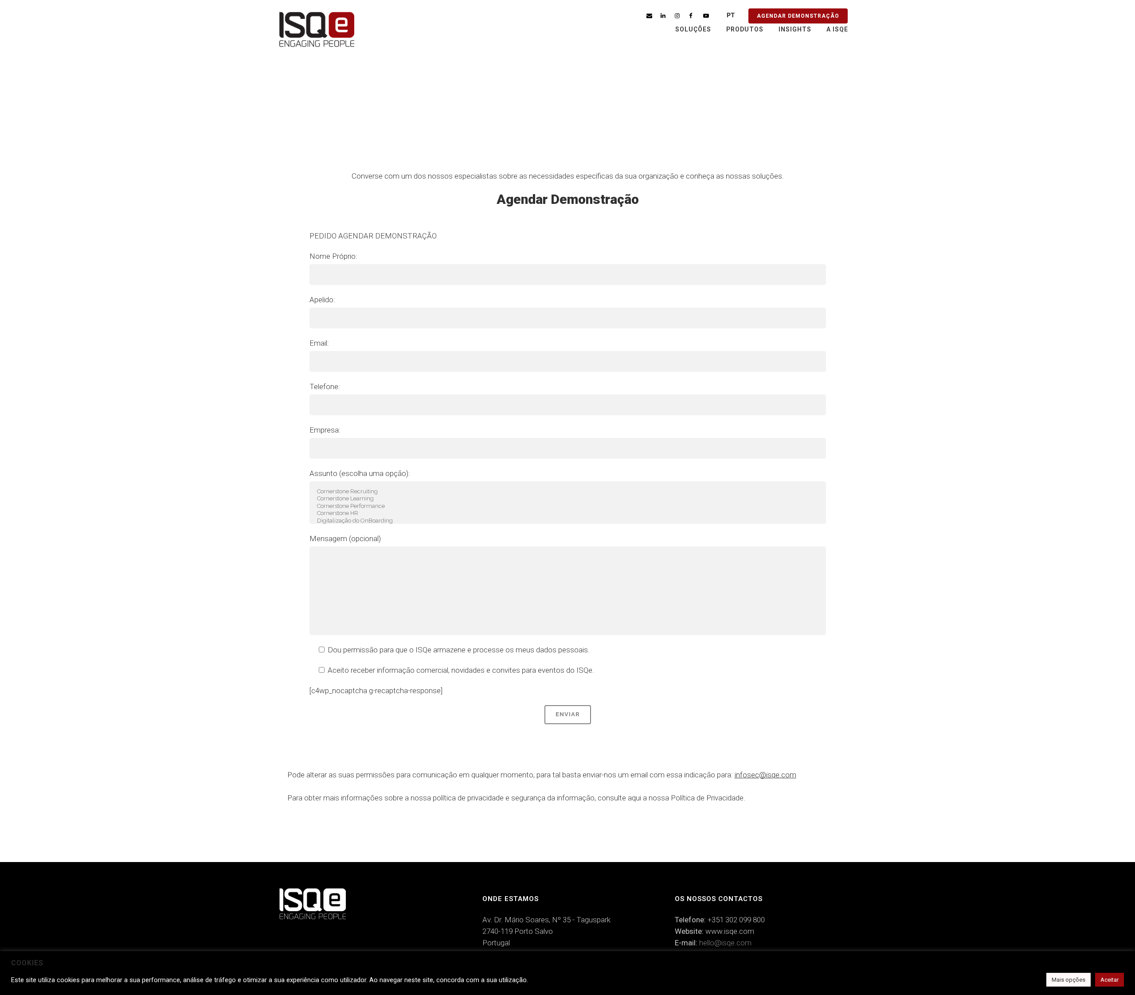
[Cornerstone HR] (567, 513)
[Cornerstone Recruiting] (567, 492)
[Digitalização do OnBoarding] (567, 521)
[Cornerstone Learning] (567, 499)
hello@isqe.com (725, 942)
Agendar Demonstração (798, 16)
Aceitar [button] (1109, 979)
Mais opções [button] (1068, 979)
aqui (634, 797)
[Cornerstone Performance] (567, 506)
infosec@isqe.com (765, 774)
